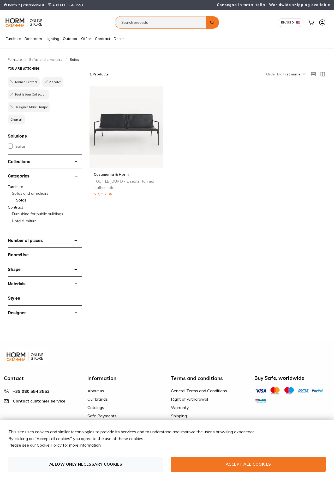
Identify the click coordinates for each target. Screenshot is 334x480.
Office (86, 38)
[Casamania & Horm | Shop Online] (25, 22)
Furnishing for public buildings (37, 214)
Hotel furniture (24, 221)
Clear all (16, 119)
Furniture (13, 38)
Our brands (97, 399)
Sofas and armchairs (45, 59)
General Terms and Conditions (199, 391)
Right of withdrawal (189, 399)
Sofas (20, 146)
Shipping (179, 416)
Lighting (52, 38)
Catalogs (95, 407)
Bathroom (33, 38)
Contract (102, 38)
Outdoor (70, 38)
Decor (119, 38)
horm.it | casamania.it (25, 5)
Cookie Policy (49, 445)
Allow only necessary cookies (85, 464)
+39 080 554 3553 (67, 5)
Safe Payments (102, 416)
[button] (294, 74)
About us (95, 391)
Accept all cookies (248, 464)
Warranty (180, 407)
